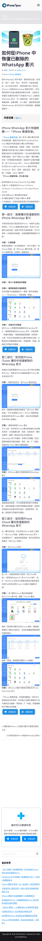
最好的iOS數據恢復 (21, 825)
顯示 (18, 118)
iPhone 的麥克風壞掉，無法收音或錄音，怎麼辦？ (20, 921)
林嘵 (5, 70)
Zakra (38, 934)
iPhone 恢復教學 (15, 74)
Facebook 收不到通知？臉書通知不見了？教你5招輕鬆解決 (21, 878)
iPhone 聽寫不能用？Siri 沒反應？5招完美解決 (21, 884)
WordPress (22, 937)
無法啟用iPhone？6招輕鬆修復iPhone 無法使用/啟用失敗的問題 (20, 901)
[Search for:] (21, 854)
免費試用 (12, 207)
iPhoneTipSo (20, 934)
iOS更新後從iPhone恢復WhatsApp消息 (23, 735)
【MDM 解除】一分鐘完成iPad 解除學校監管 (20, 907)
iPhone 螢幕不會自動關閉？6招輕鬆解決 (18, 896)
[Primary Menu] (38, 5)
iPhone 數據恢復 (10, 137)
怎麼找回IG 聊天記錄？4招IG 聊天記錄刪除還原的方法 (20, 890)
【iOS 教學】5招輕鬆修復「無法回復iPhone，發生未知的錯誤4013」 (20, 871)
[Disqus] (21, 771)
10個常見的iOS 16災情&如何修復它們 (17, 911)
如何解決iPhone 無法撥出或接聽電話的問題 (19, 916)
